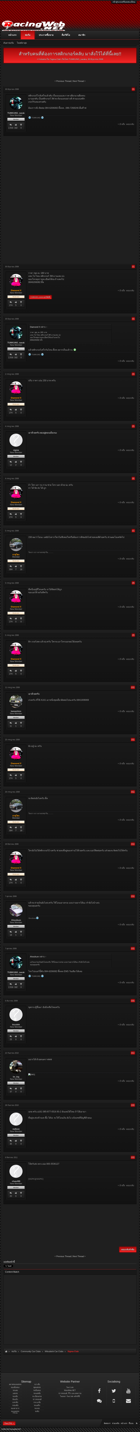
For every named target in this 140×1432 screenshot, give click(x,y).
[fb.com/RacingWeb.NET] (99, 1390)
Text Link (70, 1387)
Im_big (16, 1077)
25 (11, 1039)
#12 (132, 792)
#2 (133, 266)
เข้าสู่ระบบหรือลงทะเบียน (124, 2)
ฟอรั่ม (27, 35)
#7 (133, 531)
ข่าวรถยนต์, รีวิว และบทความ (70, 1393)
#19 (132, 1157)
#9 (133, 635)
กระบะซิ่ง (37, 1402)
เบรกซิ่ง (15, 1402)
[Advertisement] (70, 158)
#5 (133, 426)
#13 (132, 844)
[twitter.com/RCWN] (114, 1390)
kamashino (16, 711)
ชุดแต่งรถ (37, 1387)
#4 (133, 374)
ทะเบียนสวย (37, 1396)
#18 (132, 1105)
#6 (133, 478)
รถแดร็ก (37, 1405)
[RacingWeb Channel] (128, 1390)
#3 (133, 319)
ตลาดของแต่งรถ (15, 1384)
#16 (132, 1001)
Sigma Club (55, 59)
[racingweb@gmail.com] (128, 1400)
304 (10, 569)
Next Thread (78, 81)
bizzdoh (16, 1024)
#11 (133, 739)
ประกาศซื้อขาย (46, 35)
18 (21, 569)
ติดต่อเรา (107, 1423)
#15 (132, 948)
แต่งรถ (15, 1393)
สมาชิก (81, 35)
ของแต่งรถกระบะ (15, 1412)
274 (10, 305)
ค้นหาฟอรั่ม (8, 43)
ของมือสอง (15, 1387)
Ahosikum (16, 920)
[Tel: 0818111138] (114, 1400)
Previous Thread (63, 81)
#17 (132, 1053)
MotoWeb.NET (70, 1390)
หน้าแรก (12, 35)
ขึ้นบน (131, 1423)
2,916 (10, 128)
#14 (132, 896)
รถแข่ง (37, 1408)
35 (11, 1144)
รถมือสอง (37, 1390)
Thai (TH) (8, 1423)
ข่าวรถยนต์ (37, 1399)
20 (11, 1196)
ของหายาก (15, 1408)
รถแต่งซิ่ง (37, 1393)
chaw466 (16, 1181)
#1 (133, 89)
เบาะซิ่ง (37, 1384)
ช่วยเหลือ (115, 1423)
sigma (16, 450)
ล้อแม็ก (15, 1399)
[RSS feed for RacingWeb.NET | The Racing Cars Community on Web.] (137, 1420)
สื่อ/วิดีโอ (66, 35)
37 (11, 1091)
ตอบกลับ (130, 124)
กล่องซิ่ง (15, 1405)
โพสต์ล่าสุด (22, 43)
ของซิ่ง (15, 1396)
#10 (132, 687)
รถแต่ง (15, 1390)
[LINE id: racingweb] (99, 1400)
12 (11, 465)
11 (11, 726)
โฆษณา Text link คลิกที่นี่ (70, 1396)
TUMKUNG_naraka (78, 59)
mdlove (16, 1129)
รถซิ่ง (37, 1411)
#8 (133, 583)
